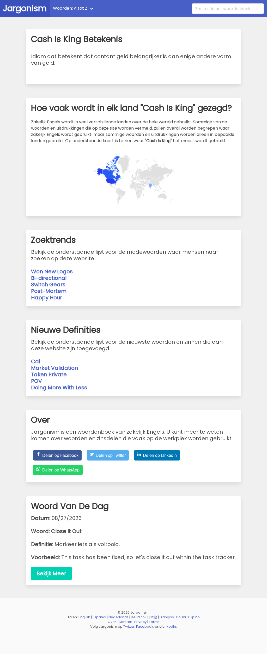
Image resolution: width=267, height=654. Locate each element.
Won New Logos (52, 271)
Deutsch (138, 617)
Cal (35, 361)
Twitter (129, 626)
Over (112, 621)
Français (167, 617)
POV (36, 381)
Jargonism (25, 8)
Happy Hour (46, 297)
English (84, 617)
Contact (125, 621)
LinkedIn (169, 626)
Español (99, 617)
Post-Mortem (48, 291)
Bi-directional (48, 278)
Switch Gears (48, 284)
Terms (154, 621)
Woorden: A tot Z (70, 8)
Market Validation (54, 368)
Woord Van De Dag (120, 8)
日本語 (152, 617)
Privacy (140, 621)
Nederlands (118, 617)
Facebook (144, 626)
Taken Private (49, 374)
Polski (181, 617)
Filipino (194, 617)
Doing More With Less (59, 387)
